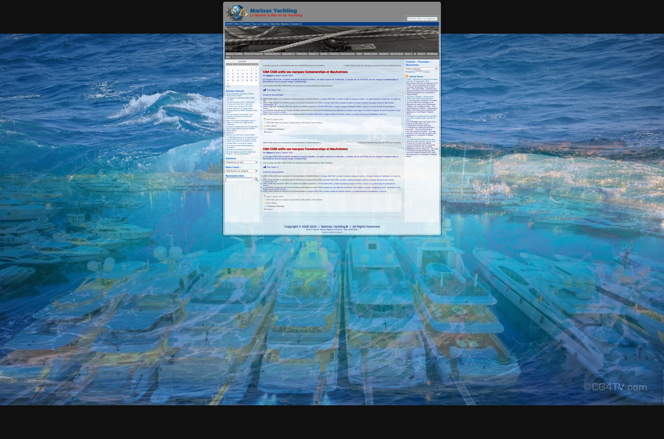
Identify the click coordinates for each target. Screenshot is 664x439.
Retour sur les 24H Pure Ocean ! (240, 150)
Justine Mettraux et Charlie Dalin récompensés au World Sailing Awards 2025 (242, 110)
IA (415, 54)
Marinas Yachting (273, 11)
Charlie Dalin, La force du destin (239, 143)
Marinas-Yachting (234, 54)
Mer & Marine (317, 123)
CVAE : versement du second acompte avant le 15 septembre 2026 (422, 80)
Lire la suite (298, 86)
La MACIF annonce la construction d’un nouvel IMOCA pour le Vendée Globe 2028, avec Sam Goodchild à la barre (242, 139)
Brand (420, 54)
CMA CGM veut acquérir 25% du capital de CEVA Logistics (289, 106)
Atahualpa (339, 232)
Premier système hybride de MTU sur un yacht (380, 143)
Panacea (230, 133)
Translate (426, 72)
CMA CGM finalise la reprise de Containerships (284, 114)
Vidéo (359, 54)
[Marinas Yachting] (332, 39)
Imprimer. (269, 132)
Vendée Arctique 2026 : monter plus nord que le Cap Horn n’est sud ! (241, 103)
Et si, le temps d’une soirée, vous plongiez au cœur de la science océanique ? (240, 116)
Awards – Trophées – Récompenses (337, 54)
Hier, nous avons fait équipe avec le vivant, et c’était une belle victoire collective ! (241, 122)
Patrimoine (302, 54)
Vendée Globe (370, 54)
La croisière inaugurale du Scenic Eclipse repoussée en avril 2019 (292, 110)
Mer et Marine (272, 126)
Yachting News (272, 54)
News (407, 54)
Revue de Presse (252, 54)
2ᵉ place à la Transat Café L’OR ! (240, 106)
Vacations (383, 54)
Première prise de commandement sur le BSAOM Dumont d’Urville (293, 65)
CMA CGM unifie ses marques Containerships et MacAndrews (373, 65)
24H (228, 57)
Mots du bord (396, 54)
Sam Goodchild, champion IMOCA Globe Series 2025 (240, 95)
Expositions (287, 54)
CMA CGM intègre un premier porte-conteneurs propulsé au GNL (292, 103)
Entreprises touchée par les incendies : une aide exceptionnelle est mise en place (422, 118)
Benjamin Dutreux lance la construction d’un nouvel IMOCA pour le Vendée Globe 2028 (242, 128)
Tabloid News (416, 76)
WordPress (332, 232)
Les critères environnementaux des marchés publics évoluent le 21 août (421, 140)
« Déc (228, 86)
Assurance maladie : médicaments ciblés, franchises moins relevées (420, 98)
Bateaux (313, 54)
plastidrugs (432, 54)
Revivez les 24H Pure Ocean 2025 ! (241, 135)
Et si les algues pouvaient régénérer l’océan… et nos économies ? (241, 153)
